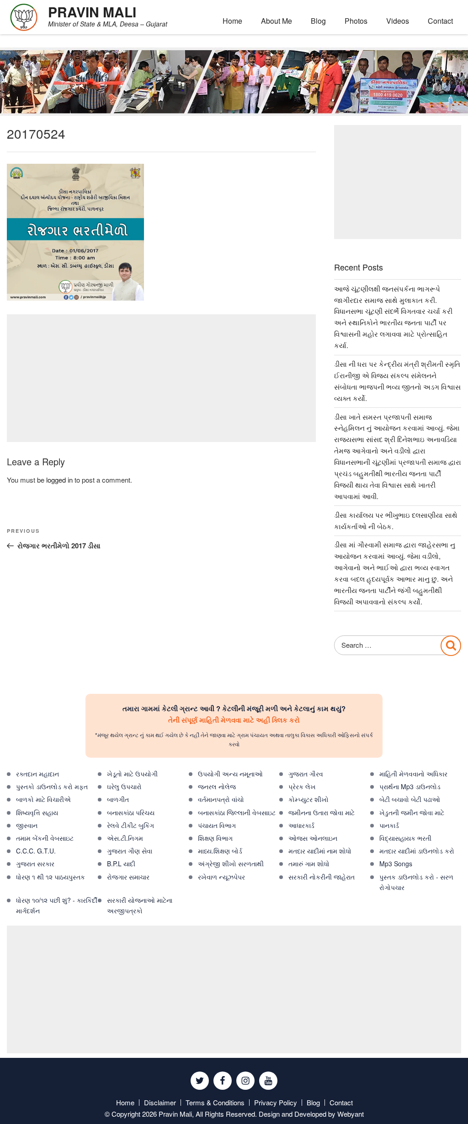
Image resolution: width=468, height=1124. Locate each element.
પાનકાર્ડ (389, 825)
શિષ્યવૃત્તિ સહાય (37, 812)
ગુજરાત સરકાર (35, 863)
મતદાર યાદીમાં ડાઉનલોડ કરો (416, 850)
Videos (397, 21)
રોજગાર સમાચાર (128, 876)
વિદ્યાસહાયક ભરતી (405, 838)
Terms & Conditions (215, 1102)
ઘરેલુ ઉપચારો (124, 786)
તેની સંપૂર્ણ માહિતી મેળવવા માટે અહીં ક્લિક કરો (234, 720)
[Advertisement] (161, 378)
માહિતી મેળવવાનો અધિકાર (413, 773)
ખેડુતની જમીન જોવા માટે (411, 812)
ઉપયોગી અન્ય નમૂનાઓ (230, 773)
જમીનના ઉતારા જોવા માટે (321, 812)
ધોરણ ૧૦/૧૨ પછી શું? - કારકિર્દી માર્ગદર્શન (56, 905)
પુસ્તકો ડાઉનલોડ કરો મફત (52, 786)
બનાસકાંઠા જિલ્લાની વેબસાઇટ (237, 812)
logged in (59, 479)
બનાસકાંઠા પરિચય (130, 812)
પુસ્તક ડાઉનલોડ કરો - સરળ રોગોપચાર (416, 882)
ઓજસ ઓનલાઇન (312, 838)
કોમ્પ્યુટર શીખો (308, 799)
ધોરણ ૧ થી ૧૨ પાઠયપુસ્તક (50, 876)
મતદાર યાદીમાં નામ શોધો (319, 850)
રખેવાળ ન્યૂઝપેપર (221, 876)
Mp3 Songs (395, 863)
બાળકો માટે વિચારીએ (43, 799)
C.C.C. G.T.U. (36, 850)
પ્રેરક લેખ (302, 786)
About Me (276, 21)
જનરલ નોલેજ (217, 786)
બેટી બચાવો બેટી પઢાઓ (409, 799)
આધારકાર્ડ (301, 825)
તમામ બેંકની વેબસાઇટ (45, 838)
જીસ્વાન (26, 825)
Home (232, 21)
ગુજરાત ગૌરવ (305, 773)
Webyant (350, 1114)
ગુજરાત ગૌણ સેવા (129, 850)
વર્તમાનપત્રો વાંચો (221, 799)
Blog (318, 21)
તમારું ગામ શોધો (309, 863)
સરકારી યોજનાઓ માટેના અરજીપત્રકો (139, 905)
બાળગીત (118, 799)
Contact (440, 21)
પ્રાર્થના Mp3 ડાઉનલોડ (410, 786)
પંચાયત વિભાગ (217, 825)
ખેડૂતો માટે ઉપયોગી (132, 773)
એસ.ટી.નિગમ (125, 838)
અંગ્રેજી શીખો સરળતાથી (231, 863)
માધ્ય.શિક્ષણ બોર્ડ (220, 850)
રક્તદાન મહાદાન (37, 773)
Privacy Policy (275, 1102)
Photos (356, 21)
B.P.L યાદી (121, 863)
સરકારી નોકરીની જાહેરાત (321, 876)
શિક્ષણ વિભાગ (215, 838)
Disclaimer (160, 1102)
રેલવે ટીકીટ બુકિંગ (130, 825)
